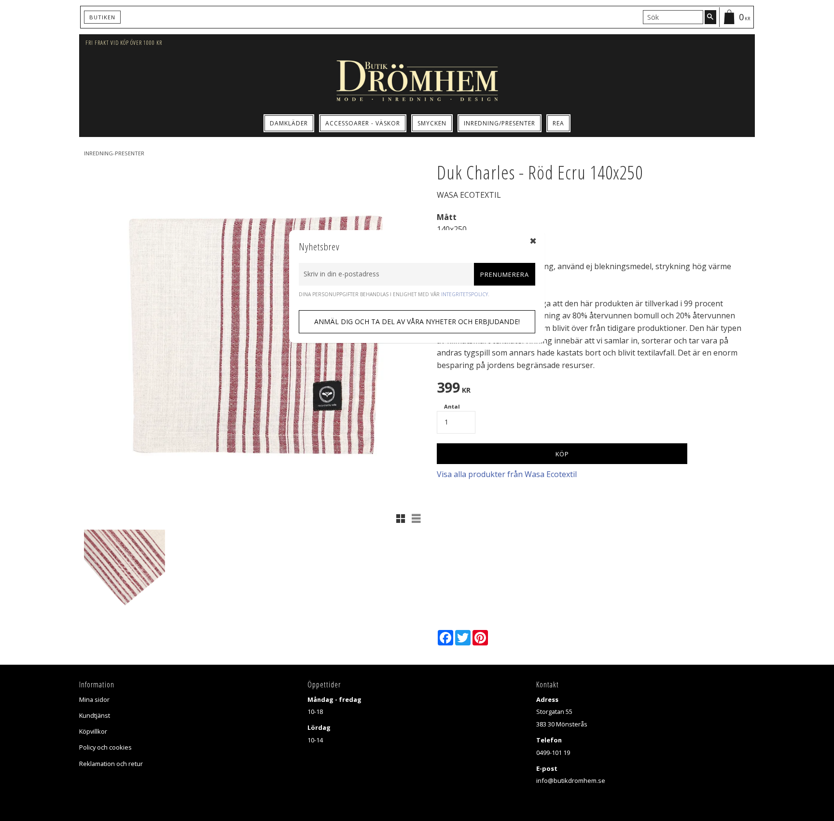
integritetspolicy (464, 294)
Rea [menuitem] (558, 123)
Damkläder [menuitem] (289, 123)
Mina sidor (94, 699)
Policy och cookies (105, 747)
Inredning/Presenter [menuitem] (499, 123)
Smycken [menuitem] (431, 123)
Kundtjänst (94, 715)
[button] (400, 518)
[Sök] (710, 17)
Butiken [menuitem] (102, 17)
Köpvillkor (93, 731)
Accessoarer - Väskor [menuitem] (362, 123)
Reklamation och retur (111, 763)
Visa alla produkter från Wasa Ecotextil (507, 474)
